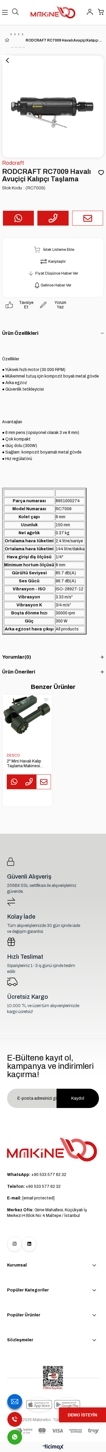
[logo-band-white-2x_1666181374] (56, 1431)
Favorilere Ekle (46, 700)
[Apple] (39, 1404)
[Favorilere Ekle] (101, 173)
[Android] (67, 1404)
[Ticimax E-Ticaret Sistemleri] (53, 1447)
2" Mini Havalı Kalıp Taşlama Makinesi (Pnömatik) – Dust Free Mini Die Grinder (26, 763)
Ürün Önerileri (18, 672)
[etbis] (53, 1378)
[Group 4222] (52, 1149)
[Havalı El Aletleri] (15, 34)
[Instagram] (14, 1244)
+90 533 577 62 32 (36, 1174)
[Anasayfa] (11, 34)
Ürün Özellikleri (20, 333)
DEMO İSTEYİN (82, 1415)
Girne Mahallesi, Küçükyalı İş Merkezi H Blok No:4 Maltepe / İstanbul (47, 1213)
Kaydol (77, 1098)
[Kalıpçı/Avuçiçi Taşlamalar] (22, 34)
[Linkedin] (29, 1244)
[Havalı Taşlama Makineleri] (18, 34)
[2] (27, 719)
